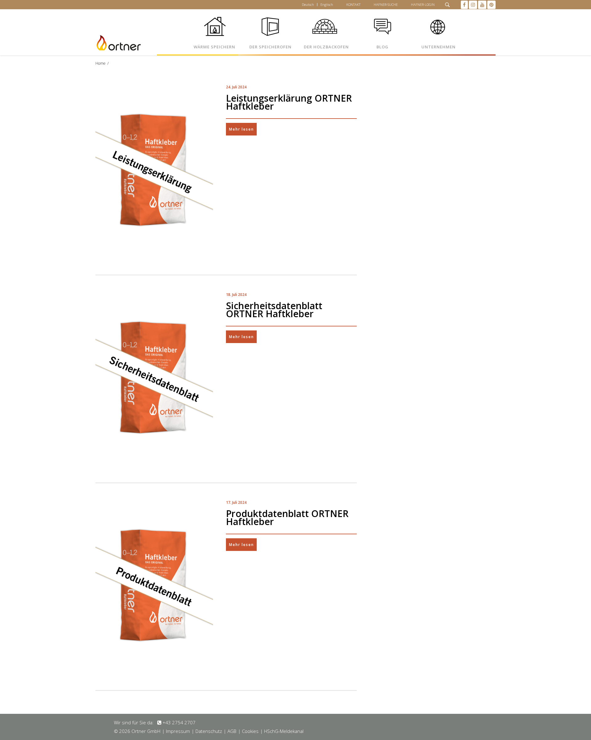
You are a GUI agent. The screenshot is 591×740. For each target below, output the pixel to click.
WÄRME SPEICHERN (214, 47)
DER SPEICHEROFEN (270, 47)
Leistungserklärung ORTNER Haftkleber (289, 102)
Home (100, 63)
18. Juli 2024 (236, 294)
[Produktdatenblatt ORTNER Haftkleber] (154, 587)
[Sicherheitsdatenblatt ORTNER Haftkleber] (154, 379)
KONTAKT (353, 4)
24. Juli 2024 (236, 87)
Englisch (326, 4)
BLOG (382, 47)
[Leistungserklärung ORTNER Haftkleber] (154, 171)
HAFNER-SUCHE (386, 4)
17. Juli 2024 (236, 502)
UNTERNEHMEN (438, 47)
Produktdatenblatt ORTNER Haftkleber (287, 517)
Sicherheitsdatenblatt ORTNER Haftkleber (274, 309)
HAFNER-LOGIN (423, 4)
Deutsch (308, 4)
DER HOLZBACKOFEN (326, 47)
